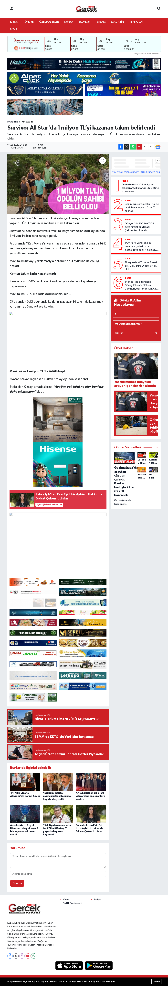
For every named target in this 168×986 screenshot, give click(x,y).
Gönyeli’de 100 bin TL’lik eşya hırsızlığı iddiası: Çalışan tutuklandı (139, 227)
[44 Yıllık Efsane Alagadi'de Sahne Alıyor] (25, 781)
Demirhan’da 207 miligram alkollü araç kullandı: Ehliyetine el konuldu (140, 188)
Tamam (156, 981)
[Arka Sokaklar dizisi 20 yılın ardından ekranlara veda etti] (91, 781)
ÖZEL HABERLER (49, 21)
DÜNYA (68, 21)
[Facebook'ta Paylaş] (120, 147)
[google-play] (98, 965)
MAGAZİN (117, 21)
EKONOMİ (85, 21)
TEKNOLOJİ (136, 21)
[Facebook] (10, 956)
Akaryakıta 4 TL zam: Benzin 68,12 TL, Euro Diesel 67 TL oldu (141, 266)
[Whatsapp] (33, 956)
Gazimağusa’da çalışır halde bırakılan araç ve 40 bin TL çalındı (142, 208)
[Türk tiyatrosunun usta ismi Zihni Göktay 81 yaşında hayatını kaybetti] (58, 814)
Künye (66, 899)
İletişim (97, 899)
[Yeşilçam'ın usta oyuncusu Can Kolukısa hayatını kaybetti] (58, 781)
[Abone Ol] (158, 147)
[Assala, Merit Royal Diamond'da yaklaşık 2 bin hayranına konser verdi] (25, 814)
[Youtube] (28, 956)
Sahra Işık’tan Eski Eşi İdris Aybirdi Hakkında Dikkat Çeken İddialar (89, 828)
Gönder (17, 883)
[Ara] (159, 9)
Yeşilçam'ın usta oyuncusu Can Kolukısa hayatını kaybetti (57, 796)
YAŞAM (101, 21)
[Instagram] (22, 956)
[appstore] (69, 965)
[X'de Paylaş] (126, 147)
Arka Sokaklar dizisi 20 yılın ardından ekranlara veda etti (90, 796)
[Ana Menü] (159, 25)
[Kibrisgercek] (86, 8)
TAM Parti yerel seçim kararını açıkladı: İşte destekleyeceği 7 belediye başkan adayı (141, 247)
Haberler (12, 122)
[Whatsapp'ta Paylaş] (133, 147)
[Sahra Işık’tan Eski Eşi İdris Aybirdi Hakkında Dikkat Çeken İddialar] (91, 814)
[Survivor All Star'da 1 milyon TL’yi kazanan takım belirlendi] (58, 184)
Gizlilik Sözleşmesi (72, 903)
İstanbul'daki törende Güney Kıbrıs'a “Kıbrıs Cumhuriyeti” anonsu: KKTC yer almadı (141, 286)
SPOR (13, 29)
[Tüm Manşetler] (156, 447)
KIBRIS (14, 21)
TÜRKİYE (28, 21)
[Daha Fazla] (139, 147)
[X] (16, 956)
